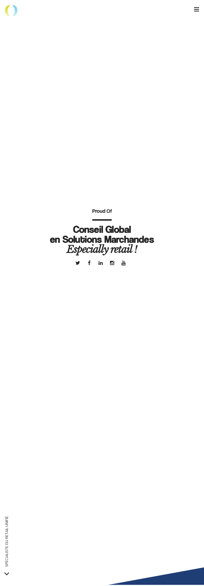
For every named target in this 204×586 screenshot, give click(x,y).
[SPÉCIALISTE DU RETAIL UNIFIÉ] (6, 573)
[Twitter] (77, 263)
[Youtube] (123, 263)
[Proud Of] (11, 11)
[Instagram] (112, 263)
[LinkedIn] (100, 263)
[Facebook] (89, 263)
